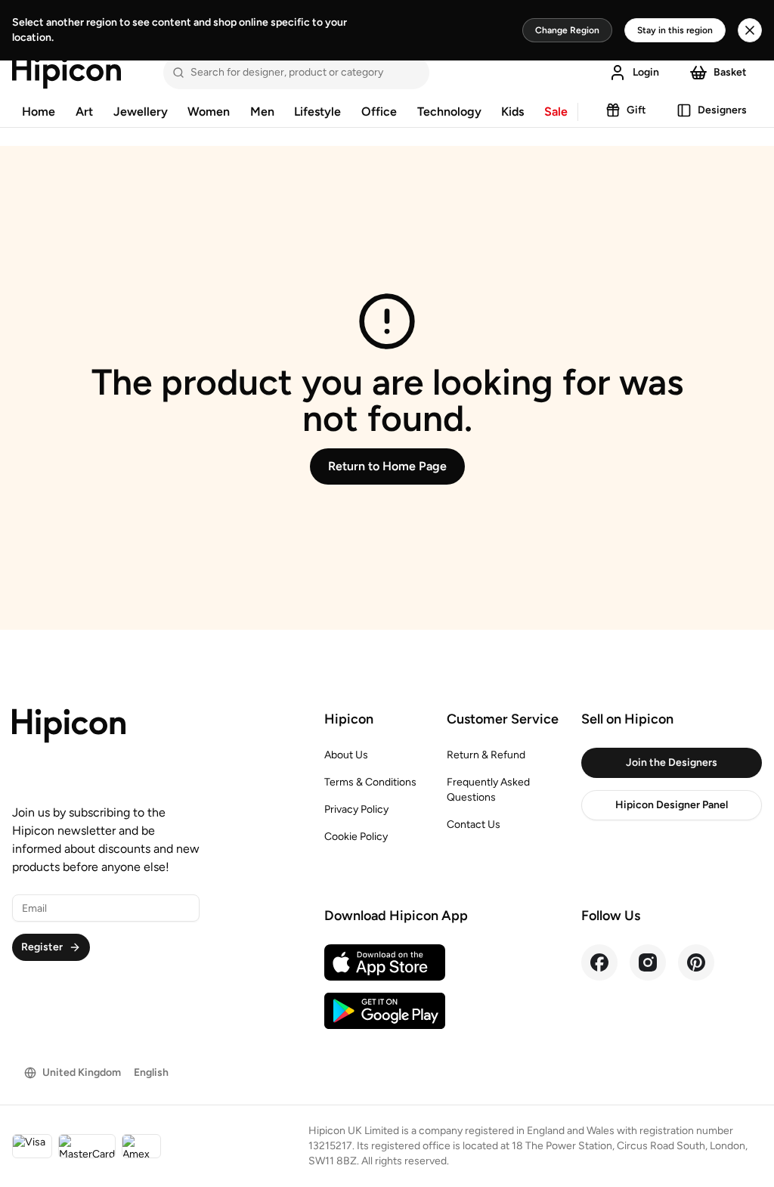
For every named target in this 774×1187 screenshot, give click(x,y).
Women (208, 111)
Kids (512, 111)
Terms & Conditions (370, 782)
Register (42, 947)
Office (379, 111)
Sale (556, 111)
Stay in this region (675, 30)
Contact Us (473, 824)
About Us (346, 754)
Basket (730, 72)
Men (262, 111)
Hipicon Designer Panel (671, 804)
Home (38, 111)
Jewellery (140, 111)
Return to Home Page (387, 466)
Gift (636, 110)
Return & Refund (486, 754)
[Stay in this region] (750, 30)
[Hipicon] (66, 72)
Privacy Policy (356, 809)
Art (84, 111)
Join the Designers (671, 762)
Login (646, 72)
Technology (449, 111)
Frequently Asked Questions (488, 790)
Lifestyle (317, 111)
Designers (722, 110)
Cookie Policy (356, 836)
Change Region (567, 30)
